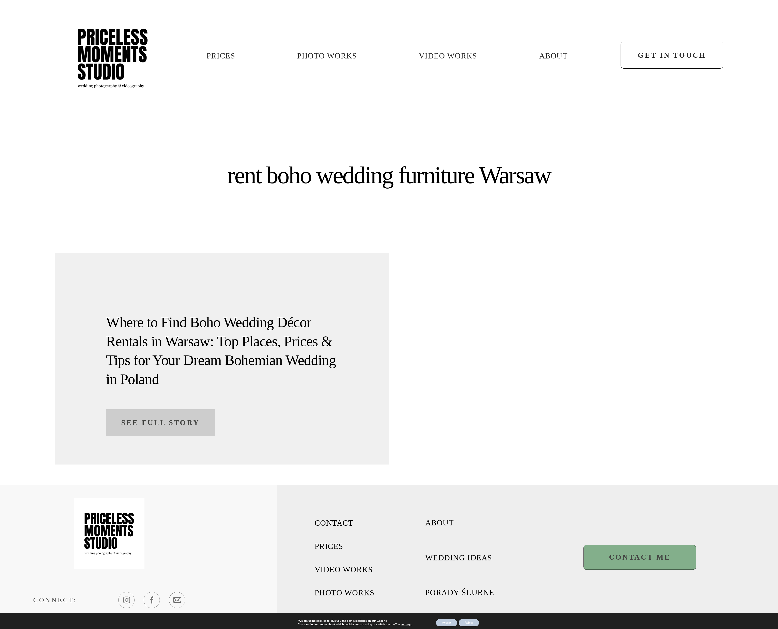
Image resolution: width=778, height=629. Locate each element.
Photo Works (327, 56)
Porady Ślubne (459, 592)
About (553, 56)
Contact (334, 523)
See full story (160, 423)
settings (406, 624)
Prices (220, 56)
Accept (446, 623)
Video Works (448, 56)
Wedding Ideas (458, 558)
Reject (469, 623)
